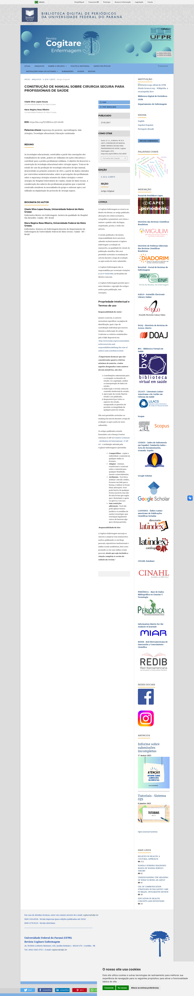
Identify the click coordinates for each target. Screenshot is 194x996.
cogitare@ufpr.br (90, 915)
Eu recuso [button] (122, 988)
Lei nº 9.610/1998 (106, 273)
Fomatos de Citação (111, 158)
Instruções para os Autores (41, 71)
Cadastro (165, 29)
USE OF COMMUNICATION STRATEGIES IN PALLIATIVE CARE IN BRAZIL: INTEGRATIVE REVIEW (153, 889)
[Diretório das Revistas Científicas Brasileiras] (154, 232)
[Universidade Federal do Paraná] (154, 88)
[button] (27, 990)
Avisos (80, 71)
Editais (91, 71)
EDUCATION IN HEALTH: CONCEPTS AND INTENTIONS (151, 899)
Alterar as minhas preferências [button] (145, 988)
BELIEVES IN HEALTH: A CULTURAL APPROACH (149, 857)
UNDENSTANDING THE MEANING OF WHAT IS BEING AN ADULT (153, 878)
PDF (104, 102)
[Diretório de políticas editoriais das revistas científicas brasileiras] (154, 258)
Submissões (67, 71)
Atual (27, 66)
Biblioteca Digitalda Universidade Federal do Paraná (82, 15)
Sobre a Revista (56, 66)
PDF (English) (109, 107)
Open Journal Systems (147, 831)
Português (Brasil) (146, 129)
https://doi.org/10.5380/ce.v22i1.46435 (46, 122)
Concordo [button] (109, 988)
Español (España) (145, 125)
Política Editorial (80, 66)
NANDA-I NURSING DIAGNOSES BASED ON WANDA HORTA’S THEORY (152, 868)
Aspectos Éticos (102, 66)
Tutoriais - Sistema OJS (152, 797)
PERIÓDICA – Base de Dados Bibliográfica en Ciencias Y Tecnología (151, 594)
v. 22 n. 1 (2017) (49, 79)
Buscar (164, 66)
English (141, 121)
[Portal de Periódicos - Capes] (154, 205)
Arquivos (39, 66)
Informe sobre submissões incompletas (149, 747)
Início (27, 79)
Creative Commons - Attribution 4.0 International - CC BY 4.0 (114, 441)
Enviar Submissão (149, 141)
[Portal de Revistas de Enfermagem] (154, 279)
